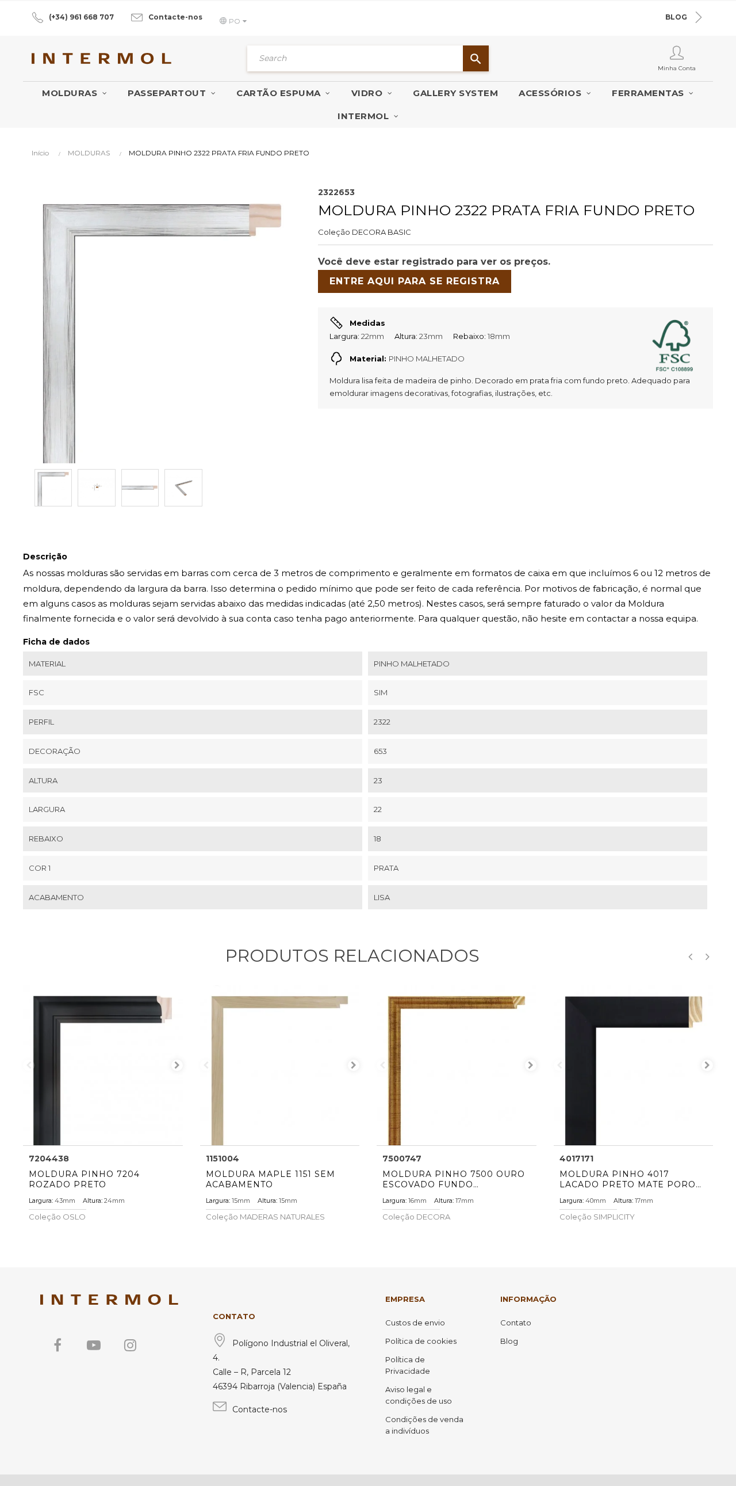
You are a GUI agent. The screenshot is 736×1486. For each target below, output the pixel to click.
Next (177, 1065)
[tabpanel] (102, 1065)
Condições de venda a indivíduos (424, 1425)
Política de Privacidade (407, 1365)
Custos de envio (415, 1322)
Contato (515, 1322)
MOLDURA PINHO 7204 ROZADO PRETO (84, 1179)
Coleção (334, 232)
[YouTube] (93, 1345)
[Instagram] (130, 1345)
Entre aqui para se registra (414, 281)
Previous (28, 1065)
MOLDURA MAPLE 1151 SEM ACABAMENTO (270, 1179)
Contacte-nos (175, 17)
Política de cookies (421, 1341)
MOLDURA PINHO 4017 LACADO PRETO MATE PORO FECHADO (627, 1179)
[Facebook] (57, 1345)
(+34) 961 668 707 (81, 17)
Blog (509, 1341)
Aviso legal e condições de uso (418, 1395)
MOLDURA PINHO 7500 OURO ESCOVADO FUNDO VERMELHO (453, 1179)
